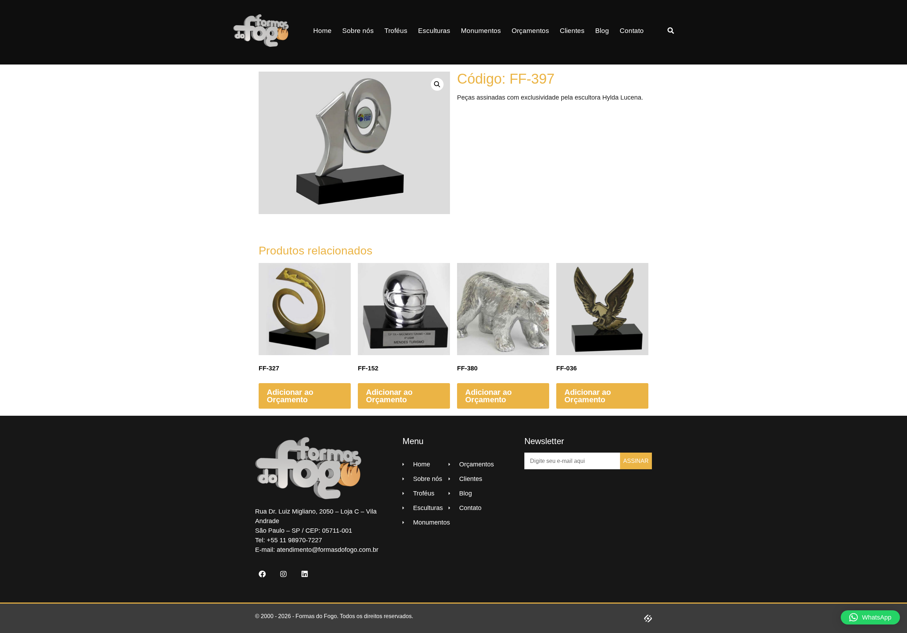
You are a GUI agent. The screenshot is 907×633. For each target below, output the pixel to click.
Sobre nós (358, 30)
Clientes (572, 30)
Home (322, 30)
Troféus (395, 30)
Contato (632, 30)
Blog (602, 30)
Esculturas (434, 30)
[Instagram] (283, 574)
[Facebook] (262, 574)
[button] (670, 31)
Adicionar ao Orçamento (290, 396)
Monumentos (481, 30)
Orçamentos (530, 30)
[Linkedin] (305, 574)
